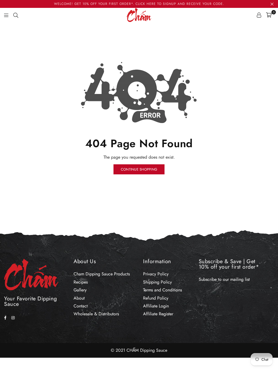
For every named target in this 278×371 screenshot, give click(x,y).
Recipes (81, 282)
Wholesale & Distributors (96, 314)
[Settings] (259, 15)
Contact (81, 306)
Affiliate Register (158, 314)
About (79, 298)
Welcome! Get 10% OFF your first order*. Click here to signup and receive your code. (139, 3)
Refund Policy (155, 298)
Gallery (80, 290)
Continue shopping (139, 169)
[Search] (16, 15)
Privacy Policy (156, 274)
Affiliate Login (156, 306)
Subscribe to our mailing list (224, 279)
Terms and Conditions (162, 290)
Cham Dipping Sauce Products (102, 274)
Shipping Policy (157, 282)
